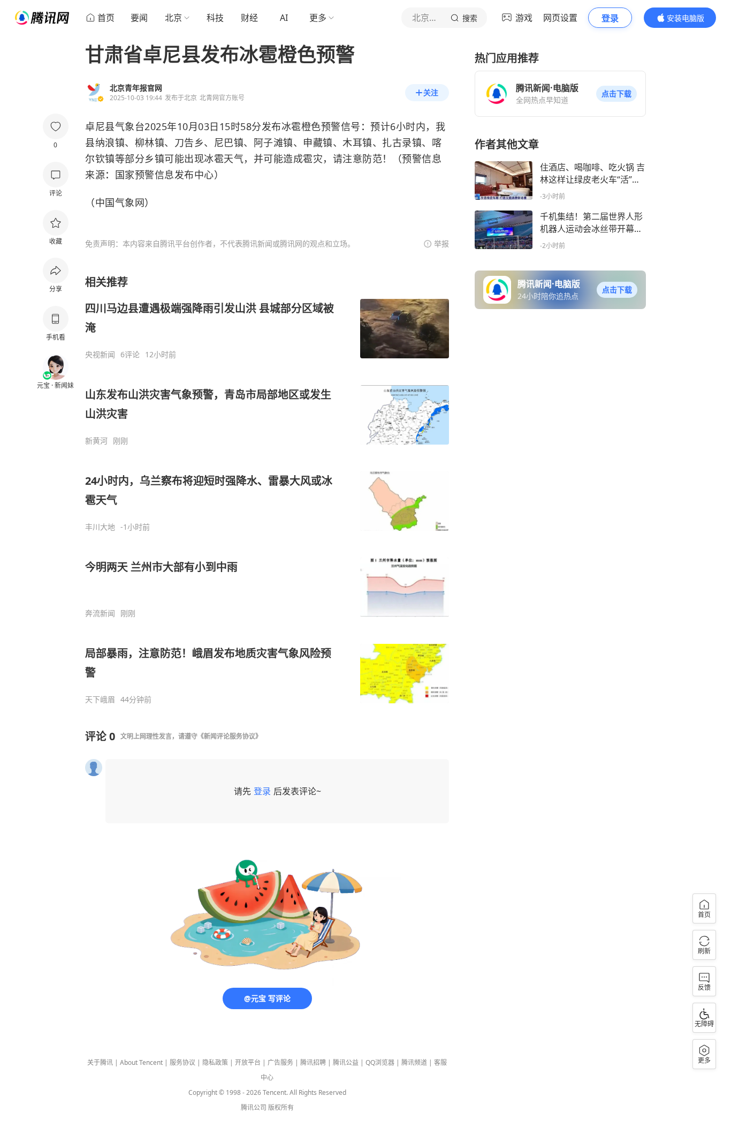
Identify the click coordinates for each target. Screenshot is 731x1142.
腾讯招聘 (313, 1062)
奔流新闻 (100, 613)
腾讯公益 (346, 1062)
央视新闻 (100, 354)
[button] (616, 94)
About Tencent (141, 1062)
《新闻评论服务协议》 (229, 736)
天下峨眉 (100, 699)
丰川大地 (100, 527)
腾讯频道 (414, 1062)
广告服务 (280, 1062)
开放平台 (248, 1062)
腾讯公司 (253, 1107)
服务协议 (182, 1062)
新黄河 (96, 441)
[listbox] (267, 489)
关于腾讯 (100, 1062)
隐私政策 (215, 1062)
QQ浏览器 (380, 1062)
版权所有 (281, 1107)
